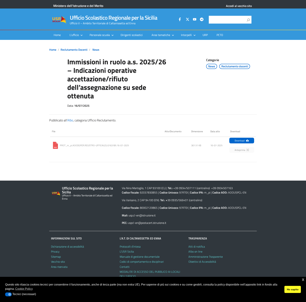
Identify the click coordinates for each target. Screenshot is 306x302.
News (95, 49)
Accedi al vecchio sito (239, 6)
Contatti (124, 267)
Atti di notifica (196, 246)
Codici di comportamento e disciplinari (142, 261)
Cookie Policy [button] (24, 288)
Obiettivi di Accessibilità (202, 261)
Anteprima (240, 150)
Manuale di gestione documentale (140, 257)
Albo (70, 120)
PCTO (220, 35)
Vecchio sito (58, 261)
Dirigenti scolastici (132, 35)
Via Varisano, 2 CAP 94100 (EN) (140, 200)
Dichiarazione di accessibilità (67, 246)
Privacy (55, 251)
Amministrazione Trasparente (205, 257)
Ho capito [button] (293, 289)
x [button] (303, 279)
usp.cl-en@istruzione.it (142, 215)
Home (57, 35)
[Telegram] (201, 20)
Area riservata (59, 267)
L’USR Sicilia (127, 251)
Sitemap (56, 257)
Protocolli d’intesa (130, 246)
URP (205, 35)
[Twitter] (187, 20)
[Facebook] (180, 20)
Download (240, 140)
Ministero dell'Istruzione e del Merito (78, 5)
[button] (8, 294)
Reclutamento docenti (74, 49)
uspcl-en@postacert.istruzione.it (147, 223)
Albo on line (195, 251)
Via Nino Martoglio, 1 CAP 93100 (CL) (144, 188)
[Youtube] (194, 20)
